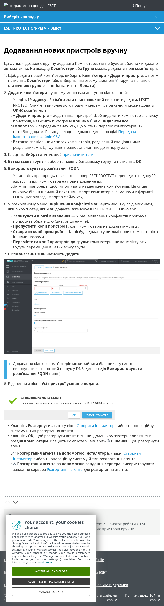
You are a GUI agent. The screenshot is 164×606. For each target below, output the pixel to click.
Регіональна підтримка (107, 584)
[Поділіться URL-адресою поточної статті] (134, 487)
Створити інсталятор (95, 425)
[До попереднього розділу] (7, 502)
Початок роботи (121, 523)
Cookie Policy (44, 562)
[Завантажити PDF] (144, 487)
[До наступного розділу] (15, 502)
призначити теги (78, 154)
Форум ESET (96, 572)
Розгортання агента (65, 469)
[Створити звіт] (155, 487)
